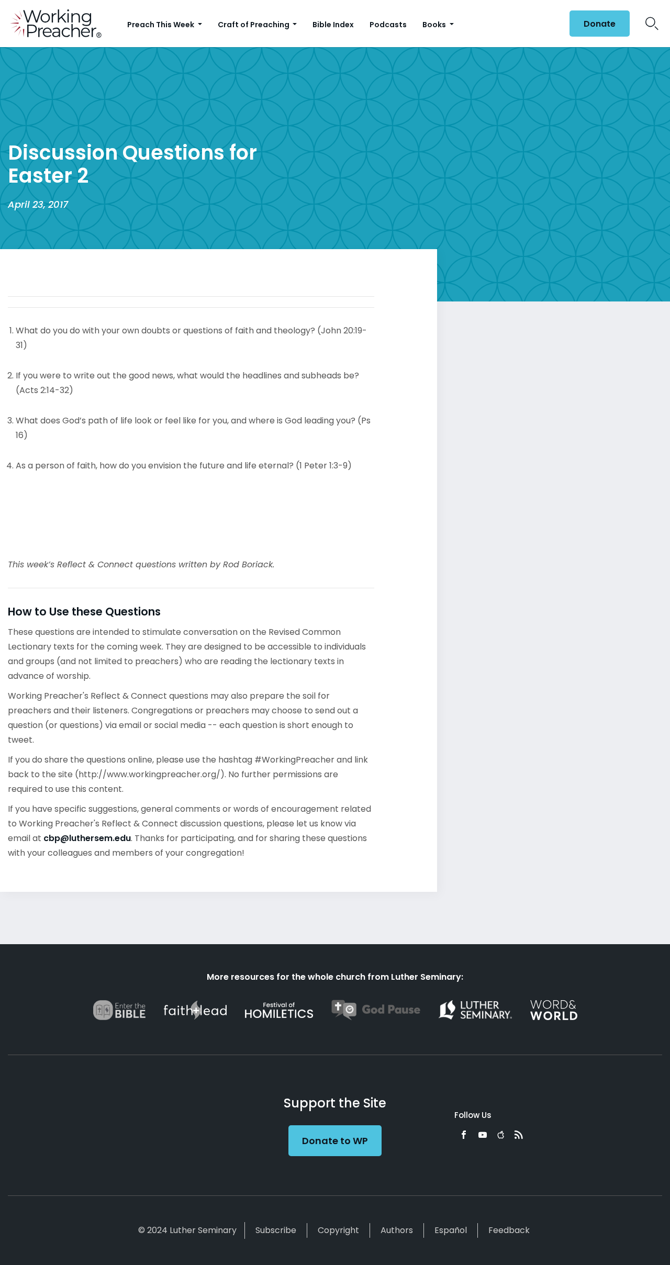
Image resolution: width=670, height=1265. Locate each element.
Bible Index (333, 24)
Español (450, 1230)
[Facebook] (463, 1134)
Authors (397, 1230)
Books (435, 24)
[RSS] (518, 1134)
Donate (600, 24)
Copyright (338, 1230)
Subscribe (275, 1230)
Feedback (509, 1230)
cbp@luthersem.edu (87, 838)
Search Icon (651, 23)
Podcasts (388, 24)
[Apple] (500, 1134)
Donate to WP (335, 1140)
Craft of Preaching (254, 24)
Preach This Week (161, 24)
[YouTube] (482, 1134)
